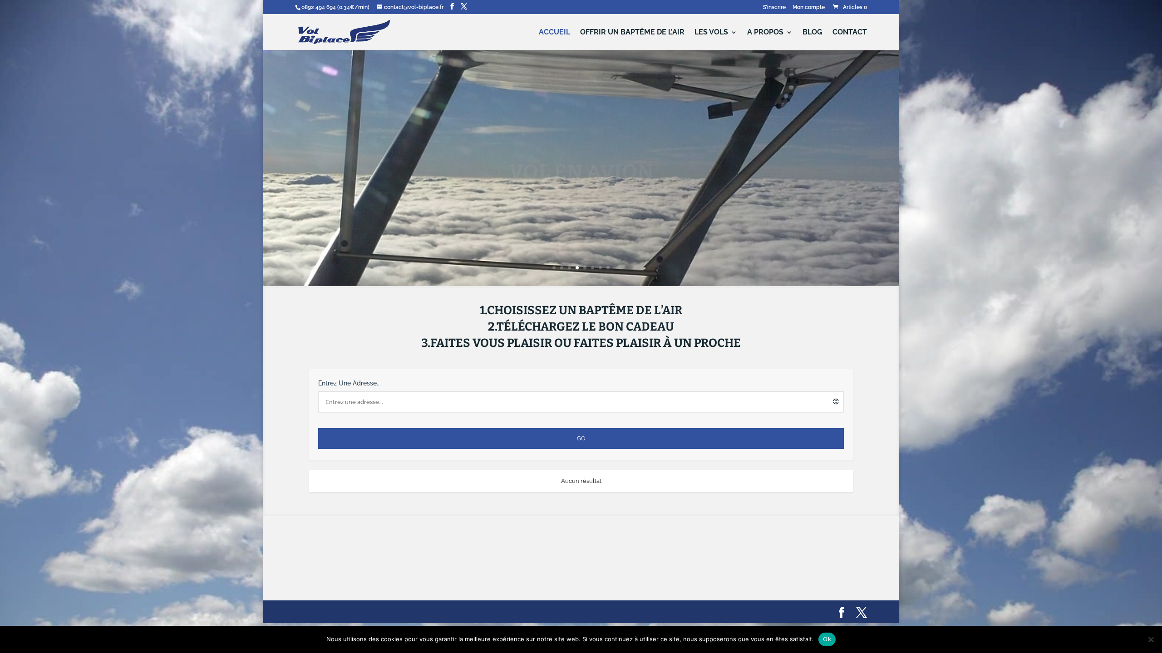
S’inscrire (774, 7)
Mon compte (809, 7)
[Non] (1150, 639)
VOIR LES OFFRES (581, 185)
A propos (765, 32)
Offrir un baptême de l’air (632, 32)
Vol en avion (581, 149)
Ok (827, 639)
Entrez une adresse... (349, 383)
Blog (812, 32)
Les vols (711, 32)
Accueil (554, 32)
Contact (849, 32)
